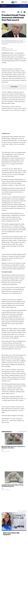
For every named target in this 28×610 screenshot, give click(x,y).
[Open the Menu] (2, 2)
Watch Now (24, 2)
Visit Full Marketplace (21, 431)
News (3, 12)
